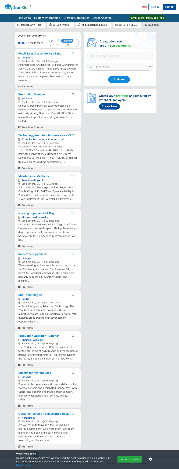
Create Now (109, 106)
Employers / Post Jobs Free (147, 17)
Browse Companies (76, 18)
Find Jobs (24, 18)
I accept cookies (130, 459)
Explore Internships (47, 18)
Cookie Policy (23, 464)
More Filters (152, 24)
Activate (119, 79)
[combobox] (120, 66)
